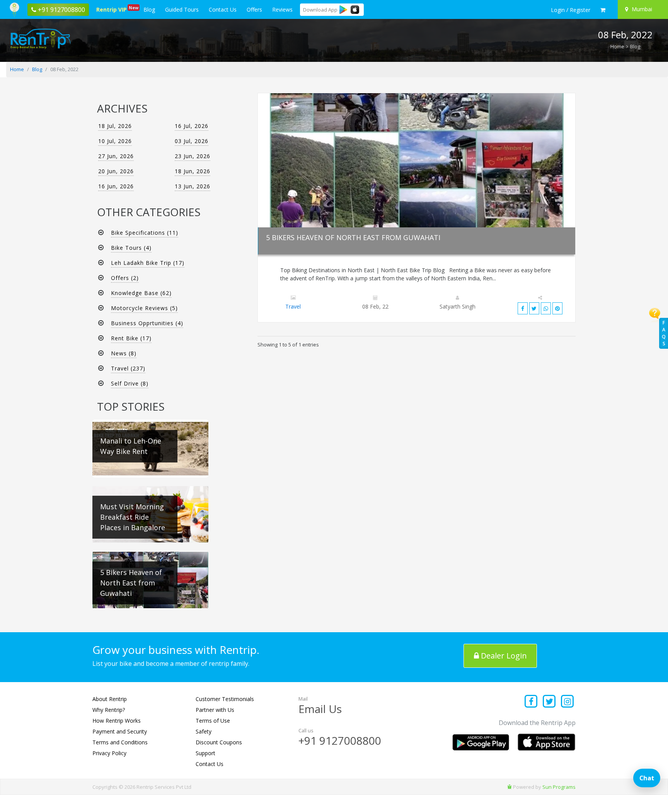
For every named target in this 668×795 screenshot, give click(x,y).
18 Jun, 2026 (192, 171)
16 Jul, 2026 (191, 126)
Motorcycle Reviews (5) (144, 308)
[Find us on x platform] (549, 702)
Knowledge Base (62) (141, 293)
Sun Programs (559, 786)
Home (617, 46)
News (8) (123, 353)
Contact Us (223, 9)
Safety (203, 731)
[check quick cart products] (603, 10)
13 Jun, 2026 (192, 186)
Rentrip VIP (113, 9)
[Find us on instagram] (567, 702)
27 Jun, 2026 (116, 156)
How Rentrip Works (116, 720)
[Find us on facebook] (531, 702)
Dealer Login (503, 655)
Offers (254, 9)
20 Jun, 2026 (116, 171)
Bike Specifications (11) (144, 232)
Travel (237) (128, 368)
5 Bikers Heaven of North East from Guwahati (353, 237)
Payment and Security (119, 731)
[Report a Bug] (509, 786)
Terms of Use (213, 720)
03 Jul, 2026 (191, 141)
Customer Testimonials (225, 699)
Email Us (320, 708)
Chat (646, 778)
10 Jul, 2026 (115, 141)
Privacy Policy (109, 753)
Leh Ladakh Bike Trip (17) (147, 262)
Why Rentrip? (108, 709)
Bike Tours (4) (131, 247)
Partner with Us (215, 709)
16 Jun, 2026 (116, 186)
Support (205, 753)
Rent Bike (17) (131, 338)
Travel (293, 306)
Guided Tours (182, 9)
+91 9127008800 (339, 740)
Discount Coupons (219, 742)
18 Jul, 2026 (115, 126)
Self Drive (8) (129, 383)
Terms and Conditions (120, 742)
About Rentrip (109, 699)
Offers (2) (125, 277)
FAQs (664, 333)
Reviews (282, 9)
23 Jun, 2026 (192, 156)
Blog (149, 9)
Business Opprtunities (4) (147, 323)
